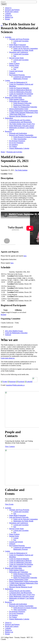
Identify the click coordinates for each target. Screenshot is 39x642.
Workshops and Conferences (18, 52)
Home (3, 152)
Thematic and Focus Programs (19, 39)
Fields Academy (14, 63)
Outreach (12, 73)
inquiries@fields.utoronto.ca (15, 385)
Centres (7, 80)
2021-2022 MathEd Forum (14, 331)
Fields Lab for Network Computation (25, 48)
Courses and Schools (16, 71)
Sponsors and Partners (12, 10)
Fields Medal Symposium (17, 45)
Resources (8, 131)
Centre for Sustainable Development (21, 94)
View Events (9, 504)
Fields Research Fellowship (22, 103)
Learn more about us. (8, 358)
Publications (9, 118)
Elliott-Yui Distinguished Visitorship (25, 107)
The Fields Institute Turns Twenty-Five (22, 124)
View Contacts (10, 446)
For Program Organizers (17, 141)
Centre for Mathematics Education (20, 92)
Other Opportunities (19, 139)
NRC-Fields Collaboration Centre (20, 95)
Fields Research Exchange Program (25, 137)
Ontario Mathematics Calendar (19, 148)
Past (14, 43)
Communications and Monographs (20, 122)
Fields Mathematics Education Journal (21, 126)
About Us (8, 8)
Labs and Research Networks (18, 46)
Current (15, 67)
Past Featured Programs (17, 75)
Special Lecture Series (16, 58)
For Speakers (13, 144)
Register (3, 314)
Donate (7, 19)
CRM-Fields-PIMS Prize (17, 114)
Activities (8, 37)
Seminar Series (14, 65)
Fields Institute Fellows (16, 99)
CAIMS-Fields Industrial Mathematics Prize (23, 112)
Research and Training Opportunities (21, 135)
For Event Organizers (16, 143)
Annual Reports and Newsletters (19, 120)
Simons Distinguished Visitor (18, 109)
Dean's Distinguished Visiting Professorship (23, 111)
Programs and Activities (14, 152)
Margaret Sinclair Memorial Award (20, 116)
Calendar (8, 13)
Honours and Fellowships (13, 97)
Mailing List (9, 17)
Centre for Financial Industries (19, 88)
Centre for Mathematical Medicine (20, 90)
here (25, 256)
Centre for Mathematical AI (18, 82)
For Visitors (13, 146)
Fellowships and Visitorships (18, 101)
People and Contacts (11, 11)
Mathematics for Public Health (23, 50)
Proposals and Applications (18, 133)
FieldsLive (8, 15)
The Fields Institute (21, 170)
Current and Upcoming (20, 41)
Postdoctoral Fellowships (21, 105)
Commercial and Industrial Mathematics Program (22, 77)
